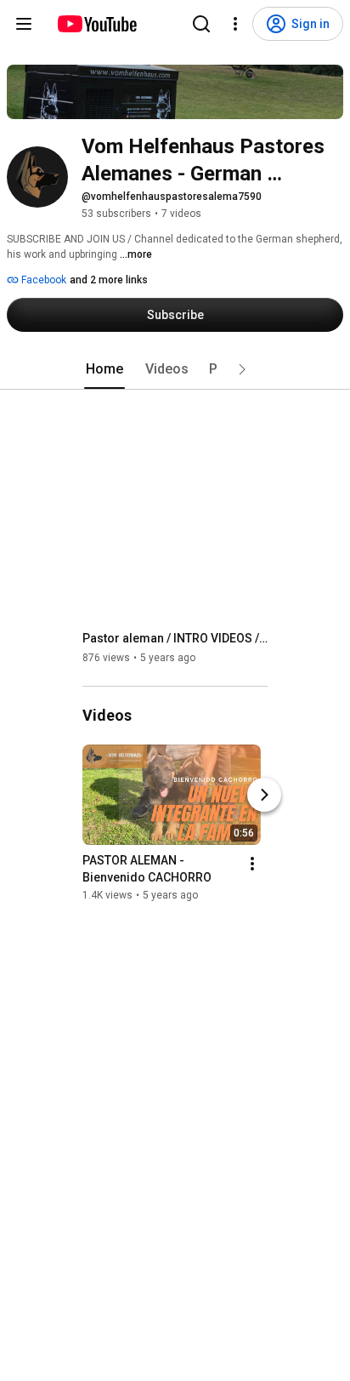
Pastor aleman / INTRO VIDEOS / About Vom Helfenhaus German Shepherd (175, 638)
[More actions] (252, 864)
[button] (242, 369)
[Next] (264, 795)
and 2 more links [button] (109, 280)
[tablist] (175, 369)
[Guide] (24, 24)
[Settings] (235, 24)
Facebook (42, 280)
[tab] (104, 369)
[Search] (201, 24)
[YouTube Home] (96, 24)
